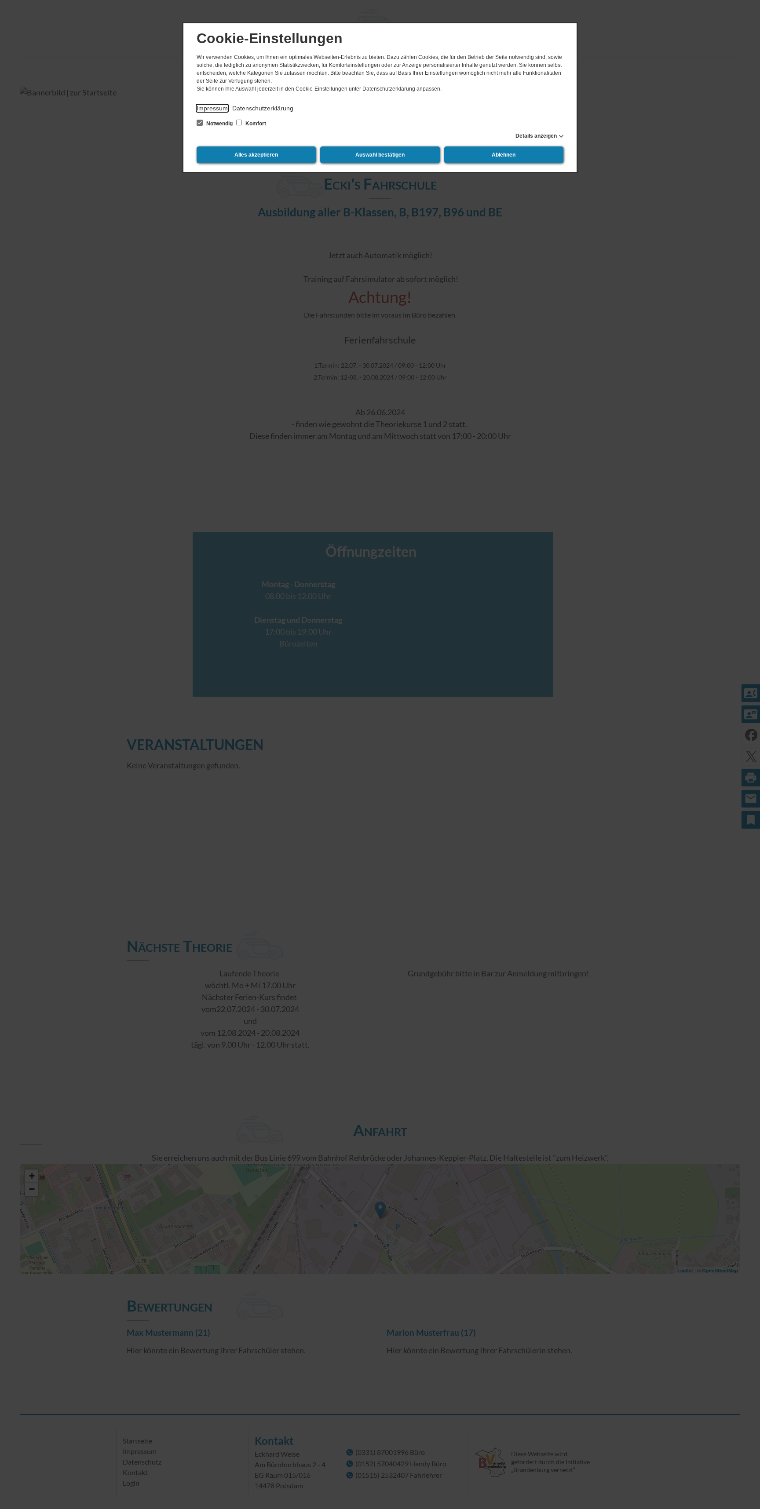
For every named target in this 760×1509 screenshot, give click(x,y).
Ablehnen (503, 155)
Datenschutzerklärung (262, 108)
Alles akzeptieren (256, 155)
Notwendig (219, 124)
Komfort (255, 124)
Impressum (212, 108)
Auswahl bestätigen (380, 155)
